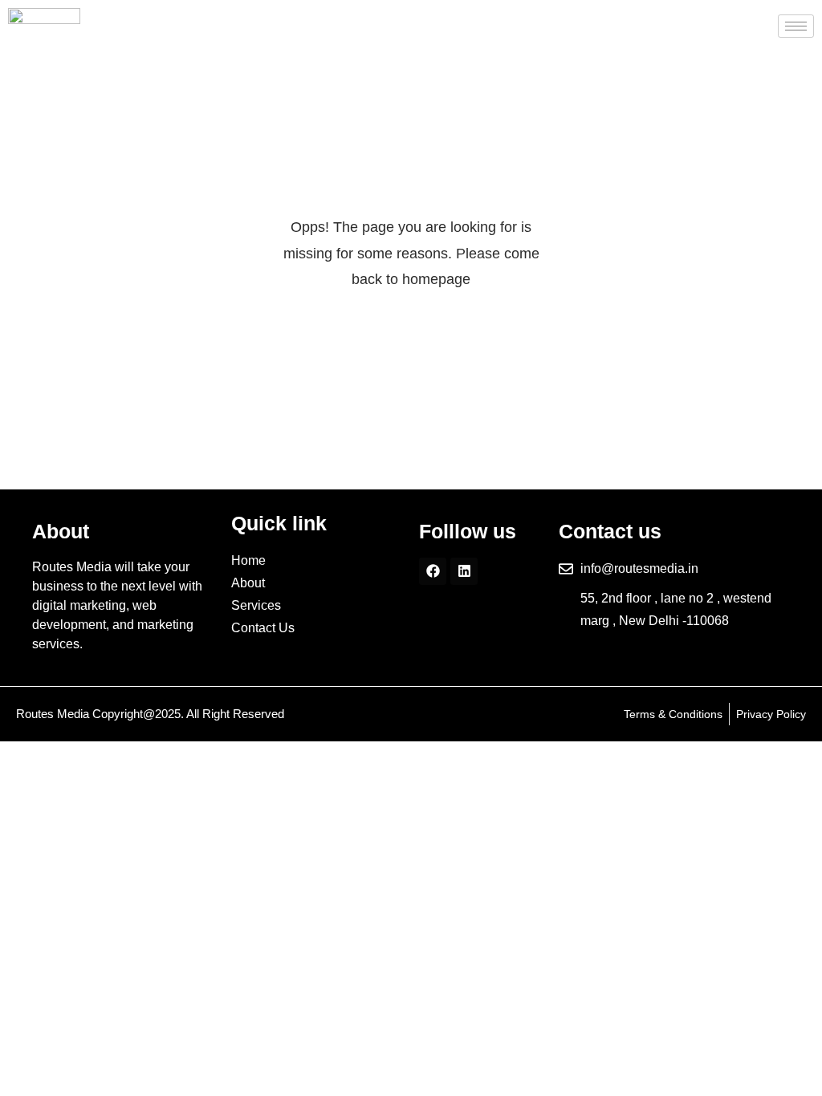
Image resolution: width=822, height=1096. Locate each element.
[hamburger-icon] (796, 26)
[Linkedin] (464, 571)
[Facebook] (432, 571)
